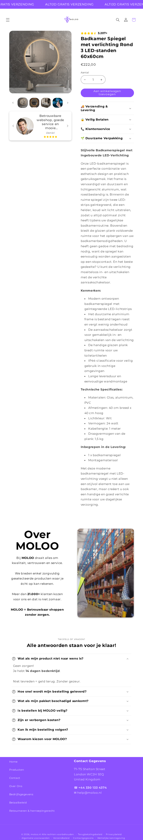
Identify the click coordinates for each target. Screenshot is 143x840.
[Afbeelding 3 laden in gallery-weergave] (46, 103)
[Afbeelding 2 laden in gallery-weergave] (34, 103)
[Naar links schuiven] (13, 103)
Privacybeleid (114, 834)
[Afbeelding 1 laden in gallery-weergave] (23, 103)
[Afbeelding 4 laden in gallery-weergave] (57, 103)
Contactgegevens (83, 838)
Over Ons (15, 786)
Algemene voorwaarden (36, 838)
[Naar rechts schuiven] (68, 103)
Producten (16, 769)
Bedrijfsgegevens (21, 794)
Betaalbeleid (18, 802)
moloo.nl (36, 834)
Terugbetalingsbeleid (90, 834)
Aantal (85, 72)
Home (13, 761)
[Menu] (8, 20)
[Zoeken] (118, 20)
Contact (14, 778)
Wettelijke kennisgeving (111, 838)
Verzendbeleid (61, 838)
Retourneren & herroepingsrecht (32, 810)
